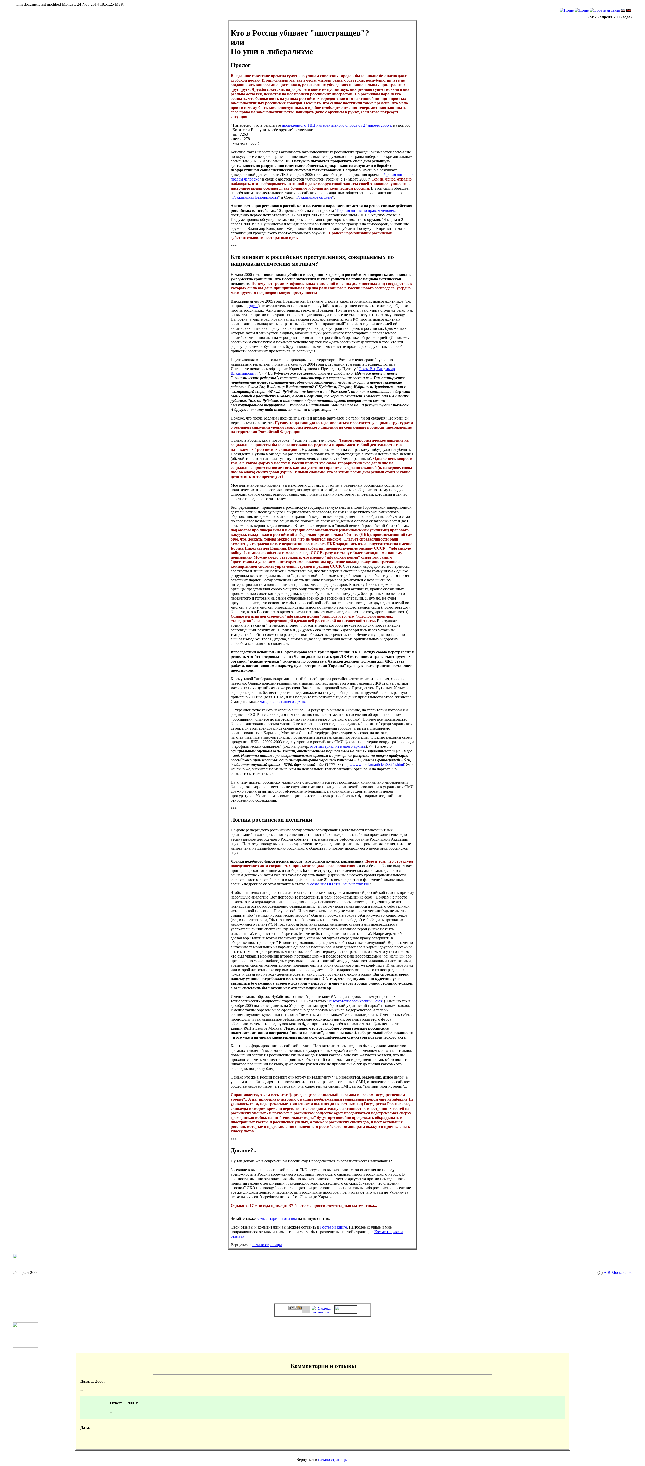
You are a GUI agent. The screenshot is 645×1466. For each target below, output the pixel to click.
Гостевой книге (333, 1227)
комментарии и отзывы (277, 1218)
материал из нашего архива (283, 701)
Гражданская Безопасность (255, 197)
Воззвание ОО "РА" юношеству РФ (338, 884)
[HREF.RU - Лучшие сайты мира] (345, 1312)
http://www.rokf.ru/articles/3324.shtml (373, 764)
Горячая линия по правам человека (367, 210)
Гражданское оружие (314, 197)
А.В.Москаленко (618, 1272)
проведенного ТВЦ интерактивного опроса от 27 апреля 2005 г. (337, 125)
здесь (253, 306)
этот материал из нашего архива (338, 746)
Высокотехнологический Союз (355, 1001)
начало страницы (267, 1245)
